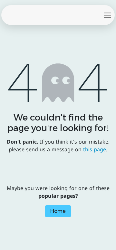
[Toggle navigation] (107, 15)
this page (94, 149)
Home (58, 211)
